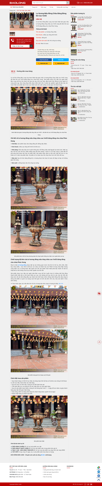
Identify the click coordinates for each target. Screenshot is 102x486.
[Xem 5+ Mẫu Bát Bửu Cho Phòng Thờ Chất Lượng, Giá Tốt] (74, 112)
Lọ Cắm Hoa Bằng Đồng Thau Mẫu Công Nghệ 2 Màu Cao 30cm (85, 26)
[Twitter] (88, 484)
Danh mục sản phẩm (18, 7)
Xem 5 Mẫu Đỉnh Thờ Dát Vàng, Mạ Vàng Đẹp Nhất (84, 90)
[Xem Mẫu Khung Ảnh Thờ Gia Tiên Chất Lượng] (74, 119)
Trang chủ (34, 7)
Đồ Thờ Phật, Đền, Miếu (24, 10)
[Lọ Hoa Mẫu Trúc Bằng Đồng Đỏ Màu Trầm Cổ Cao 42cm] (74, 19)
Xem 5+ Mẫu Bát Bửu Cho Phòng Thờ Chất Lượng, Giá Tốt (84, 111)
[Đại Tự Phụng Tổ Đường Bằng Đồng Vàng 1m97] (74, 52)
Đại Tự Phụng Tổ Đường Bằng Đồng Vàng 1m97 (85, 50)
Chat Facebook (44, 59)
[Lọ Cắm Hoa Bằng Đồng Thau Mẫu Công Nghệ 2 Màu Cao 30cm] (74, 27)
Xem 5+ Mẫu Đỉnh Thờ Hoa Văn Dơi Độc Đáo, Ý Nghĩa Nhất (84, 98)
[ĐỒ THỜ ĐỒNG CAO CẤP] (18, 3)
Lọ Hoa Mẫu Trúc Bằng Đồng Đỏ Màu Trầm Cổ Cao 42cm (85, 17)
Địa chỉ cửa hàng (48, 476)
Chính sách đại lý (48, 474)
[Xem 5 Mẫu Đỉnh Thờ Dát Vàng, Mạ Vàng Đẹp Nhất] (74, 92)
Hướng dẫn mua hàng (62, 7)
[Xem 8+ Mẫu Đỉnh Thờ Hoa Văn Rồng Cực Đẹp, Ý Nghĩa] (74, 105)
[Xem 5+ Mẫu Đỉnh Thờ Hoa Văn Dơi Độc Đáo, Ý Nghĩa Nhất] (74, 98)
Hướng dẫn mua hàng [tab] (24, 71)
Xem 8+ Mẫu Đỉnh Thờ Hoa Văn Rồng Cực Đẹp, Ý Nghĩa (84, 104)
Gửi (31, 46)
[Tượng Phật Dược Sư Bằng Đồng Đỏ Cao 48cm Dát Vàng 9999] (74, 44)
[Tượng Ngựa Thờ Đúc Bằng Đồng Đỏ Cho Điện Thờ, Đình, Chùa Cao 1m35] (74, 35)
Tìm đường (99, 469)
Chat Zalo (99, 473)
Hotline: (85, 2)
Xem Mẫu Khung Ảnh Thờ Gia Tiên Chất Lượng (85, 118)
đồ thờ (43, 455)
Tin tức (51, 7)
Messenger (99, 477)
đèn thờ (61, 283)
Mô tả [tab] (13, 71)
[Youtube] (91, 484)
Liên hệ (73, 7)
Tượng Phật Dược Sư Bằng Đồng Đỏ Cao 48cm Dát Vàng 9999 (85, 42)
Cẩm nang (43, 7)
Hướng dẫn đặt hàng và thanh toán (52, 469)
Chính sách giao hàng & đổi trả (51, 472)
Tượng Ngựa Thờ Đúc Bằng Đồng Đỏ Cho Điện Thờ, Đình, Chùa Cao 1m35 (85, 34)
